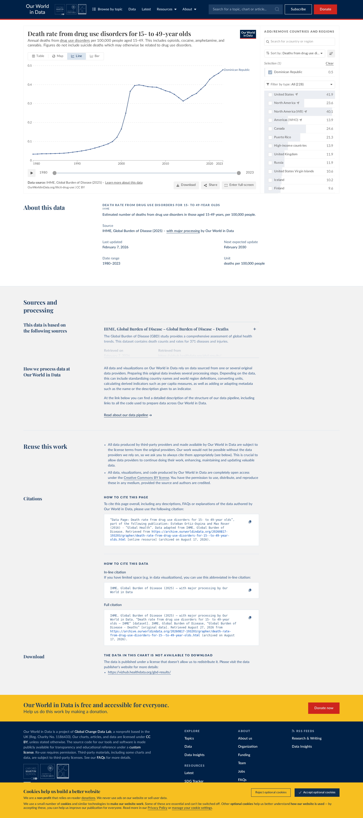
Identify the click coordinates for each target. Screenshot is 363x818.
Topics (189, 738)
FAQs (101, 758)
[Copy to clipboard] (245, 522)
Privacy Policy (157, 808)
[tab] (38, 56)
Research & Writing (307, 738)
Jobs (241, 771)
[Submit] (276, 9)
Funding (244, 755)
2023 (250, 172)
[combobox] (246, 9)
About (187, 9)
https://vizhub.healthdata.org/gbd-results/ (139, 672)
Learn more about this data (123, 182)
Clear (330, 63)
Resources (164, 9)
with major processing (183, 231)
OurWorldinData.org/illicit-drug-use (51, 187)
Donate (325, 9)
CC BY (80, 187)
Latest (146, 9)
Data (132, 9)
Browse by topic (110, 9)
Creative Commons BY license (146, 478)
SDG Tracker (193, 781)
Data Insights (194, 755)
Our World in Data (37, 9)
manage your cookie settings (192, 808)
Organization (248, 746)
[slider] (55, 173)
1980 (43, 172)
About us (245, 738)
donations (88, 798)
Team (242, 763)
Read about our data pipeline (126, 415)
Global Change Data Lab (93, 732)
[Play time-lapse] (32, 173)
